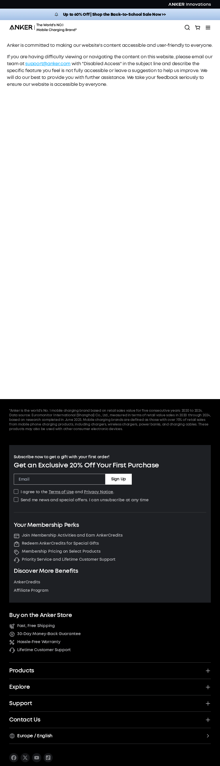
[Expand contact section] (208, 720)
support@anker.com (47, 64)
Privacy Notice (98, 492)
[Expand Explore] (208, 687)
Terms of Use (61, 492)
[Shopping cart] (198, 27)
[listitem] (13, 757)
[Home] (45, 27)
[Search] (187, 27)
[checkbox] (16, 491)
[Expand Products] (208, 671)
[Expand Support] (208, 703)
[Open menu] (208, 27)
